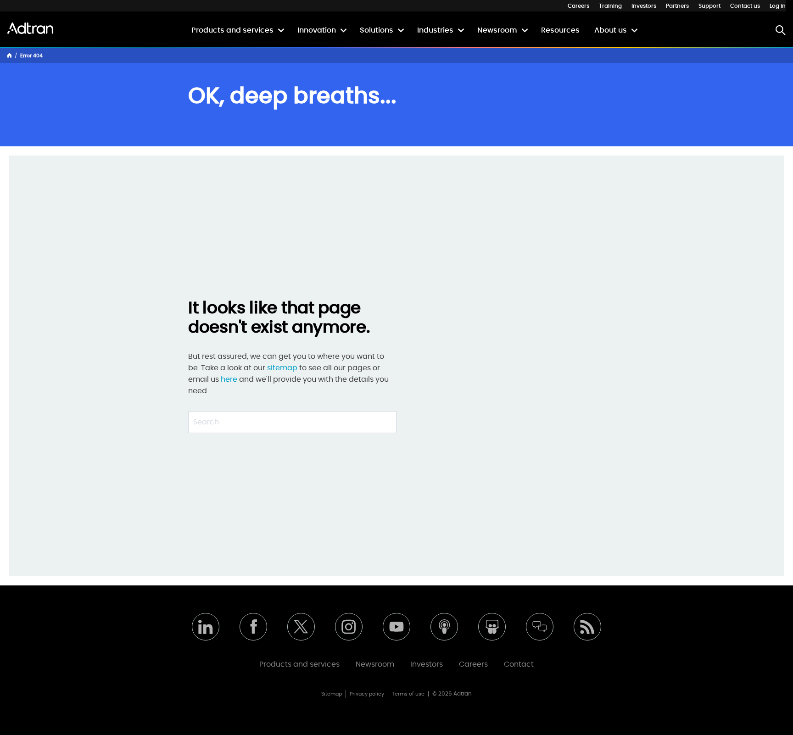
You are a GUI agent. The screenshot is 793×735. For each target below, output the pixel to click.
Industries (435, 30)
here (229, 379)
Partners (677, 6)
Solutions (376, 30)
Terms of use (408, 693)
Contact (519, 664)
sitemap (283, 368)
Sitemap (331, 693)
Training (610, 6)
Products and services (232, 30)
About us (610, 30)
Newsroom (497, 30)
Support (709, 6)
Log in (778, 6)
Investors (643, 6)
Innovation (316, 30)
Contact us (745, 6)
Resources (560, 30)
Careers (578, 6)
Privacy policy (367, 693)
